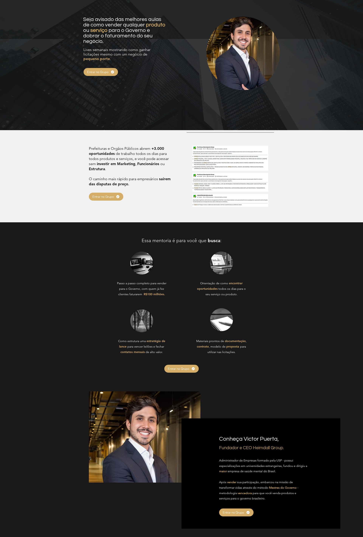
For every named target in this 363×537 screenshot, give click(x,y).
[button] (230, 176)
